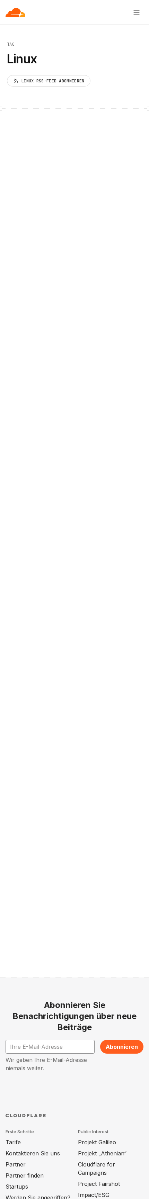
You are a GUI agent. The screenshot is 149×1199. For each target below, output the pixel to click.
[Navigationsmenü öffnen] (136, 12)
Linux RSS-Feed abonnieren (53, 81)
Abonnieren (122, 1046)
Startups (17, 1186)
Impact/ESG (93, 1194)
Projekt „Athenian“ (102, 1153)
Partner (16, 1164)
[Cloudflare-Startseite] (15, 12)
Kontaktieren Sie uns (33, 1153)
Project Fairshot (99, 1183)
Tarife (13, 1142)
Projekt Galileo (97, 1142)
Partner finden (25, 1175)
